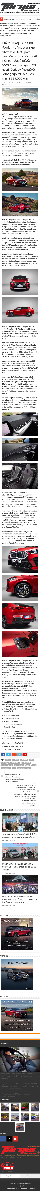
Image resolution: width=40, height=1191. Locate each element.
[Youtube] (21, 1186)
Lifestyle (22, 23)
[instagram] (23, 1186)
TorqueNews (26, 762)
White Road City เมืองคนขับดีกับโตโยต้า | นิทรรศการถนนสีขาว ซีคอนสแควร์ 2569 (19, 836)
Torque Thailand (9, 83)
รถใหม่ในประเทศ (6, 768)
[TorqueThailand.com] (20, 7)
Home (4, 23)
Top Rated (10, 1176)
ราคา (14, 768)
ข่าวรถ (28, 765)
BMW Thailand (17, 749)
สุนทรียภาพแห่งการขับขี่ (24, 768)
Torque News (13, 23)
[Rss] (17, 1186)
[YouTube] (15, 1138)
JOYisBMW (16, 760)
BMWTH (8, 760)
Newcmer (24, 760)
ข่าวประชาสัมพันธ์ (19, 765)
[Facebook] (3, 1138)
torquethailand (7, 765)
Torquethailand (25, 1183)
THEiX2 (4, 762)
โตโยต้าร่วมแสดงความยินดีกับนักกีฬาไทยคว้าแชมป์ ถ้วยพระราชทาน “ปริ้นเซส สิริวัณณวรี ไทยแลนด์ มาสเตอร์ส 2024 (14, 777)
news (31, 760)
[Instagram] (9, 1138)
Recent (30, 1176)
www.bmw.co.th (17, 746)
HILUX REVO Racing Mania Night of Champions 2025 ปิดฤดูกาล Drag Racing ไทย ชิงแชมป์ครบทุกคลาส (19, 899)
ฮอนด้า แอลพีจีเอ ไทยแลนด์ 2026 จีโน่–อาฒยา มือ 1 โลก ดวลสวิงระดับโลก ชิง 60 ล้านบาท (19, 866)
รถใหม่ (34, 765)
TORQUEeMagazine (14, 762)
